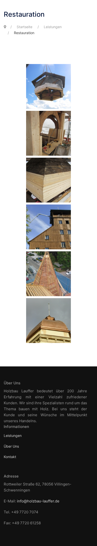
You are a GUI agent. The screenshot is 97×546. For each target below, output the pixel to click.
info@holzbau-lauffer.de (38, 501)
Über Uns (11, 446)
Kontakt (10, 457)
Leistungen (13, 435)
